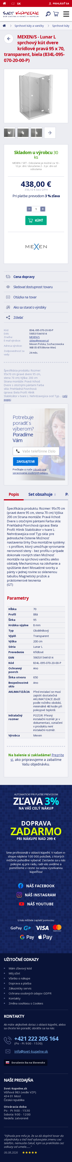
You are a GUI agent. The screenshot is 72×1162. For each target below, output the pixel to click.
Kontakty (15, 998)
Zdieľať (18, 317)
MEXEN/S (34, 337)
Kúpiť (39, 220)
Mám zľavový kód (20, 968)
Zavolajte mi (26, 461)
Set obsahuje (42, 494)
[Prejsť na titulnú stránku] (21, 14)
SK (19, 3)
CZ (13, 3)
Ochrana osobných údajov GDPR (30, 993)
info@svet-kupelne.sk (31, 1051)
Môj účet (14, 973)
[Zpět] (8, 38)
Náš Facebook (40, 885)
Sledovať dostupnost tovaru (33, 287)
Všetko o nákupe (19, 978)
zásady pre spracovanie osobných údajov (30, 471)
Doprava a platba (20, 983)
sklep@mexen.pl (39, 340)
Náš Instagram (40, 894)
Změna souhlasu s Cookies (26, 1003)
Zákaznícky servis (20, 988)
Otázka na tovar (24, 297)
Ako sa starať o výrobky (29, 307)
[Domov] (6, 3)
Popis (14, 494)
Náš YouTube (40, 904)
